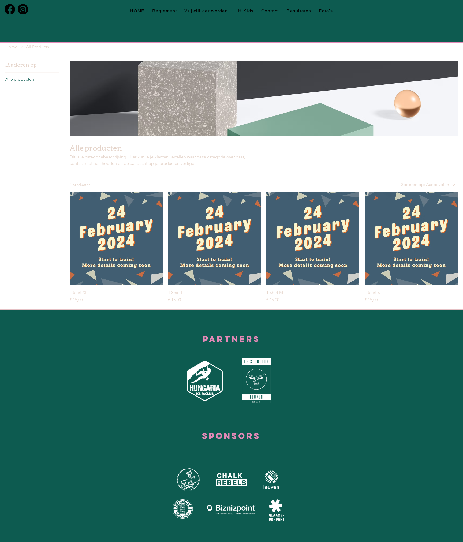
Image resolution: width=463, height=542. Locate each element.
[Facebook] (10, 9)
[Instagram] (23, 9)
